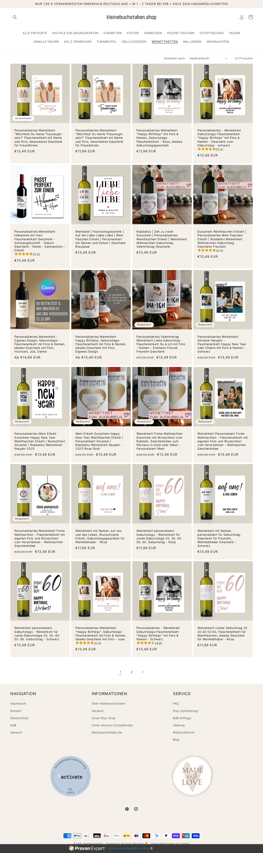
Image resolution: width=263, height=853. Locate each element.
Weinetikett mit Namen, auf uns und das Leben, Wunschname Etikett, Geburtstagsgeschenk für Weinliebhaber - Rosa (100, 536)
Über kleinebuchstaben (109, 703)
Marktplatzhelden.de (107, 732)
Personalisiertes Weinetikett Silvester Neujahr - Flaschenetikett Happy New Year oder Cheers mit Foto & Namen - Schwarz (221, 344)
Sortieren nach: (175, 58)
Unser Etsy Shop (104, 718)
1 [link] (120, 672)
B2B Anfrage (182, 718)
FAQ (176, 703)
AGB (13, 725)
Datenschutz (19, 718)
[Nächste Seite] (142, 671)
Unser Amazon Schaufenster (112, 725)
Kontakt (15, 711)
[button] (14, 17)
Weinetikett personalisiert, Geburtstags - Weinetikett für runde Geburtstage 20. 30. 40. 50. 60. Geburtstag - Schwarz (37, 633)
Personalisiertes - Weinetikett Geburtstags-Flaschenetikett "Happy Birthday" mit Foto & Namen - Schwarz (158, 633)
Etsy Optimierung (185, 711)
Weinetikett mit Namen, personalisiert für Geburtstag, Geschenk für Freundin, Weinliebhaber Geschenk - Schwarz (219, 538)
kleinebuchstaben (93, 843)
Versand (16, 732)
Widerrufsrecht (184, 732)
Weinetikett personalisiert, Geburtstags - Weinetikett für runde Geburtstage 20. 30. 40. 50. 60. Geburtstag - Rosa (159, 536)
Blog (176, 739)
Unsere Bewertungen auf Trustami (170, 843)
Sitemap (179, 725)
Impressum (18, 703)
